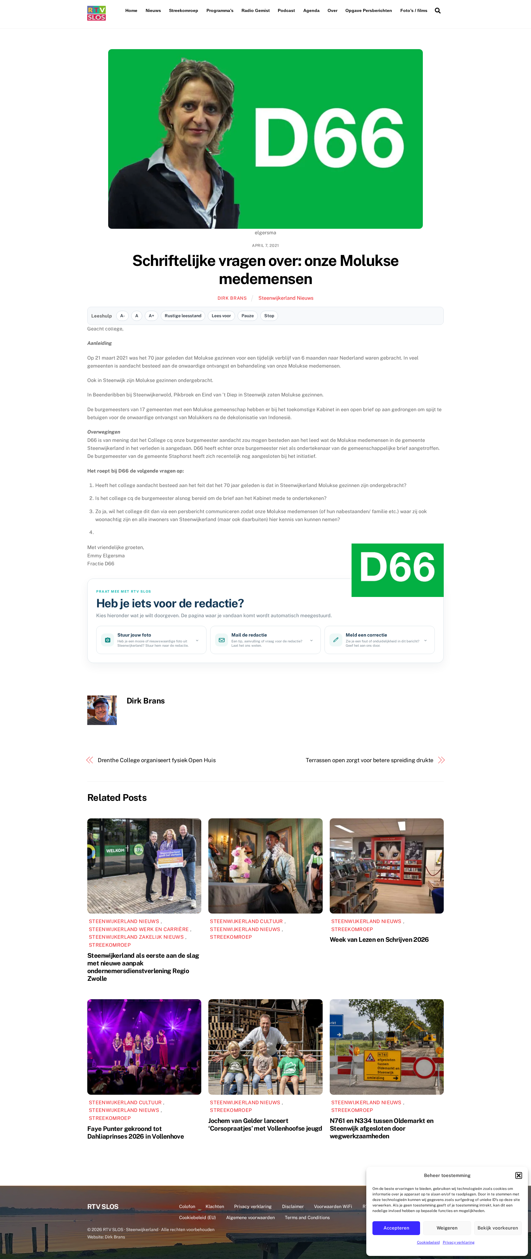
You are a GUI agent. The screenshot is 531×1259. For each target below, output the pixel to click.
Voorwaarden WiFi (333, 1206)
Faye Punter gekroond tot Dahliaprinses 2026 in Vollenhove (135, 1132)
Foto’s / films (413, 10)
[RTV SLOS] (96, 18)
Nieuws (153, 10)
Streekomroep (183, 10)
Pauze (248, 315)
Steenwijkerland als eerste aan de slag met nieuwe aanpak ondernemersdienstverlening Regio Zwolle (143, 967)
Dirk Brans (232, 298)
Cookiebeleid (428, 1242)
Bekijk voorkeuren (498, 1227)
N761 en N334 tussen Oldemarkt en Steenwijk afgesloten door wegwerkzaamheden (382, 1128)
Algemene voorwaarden (250, 1217)
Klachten (215, 1206)
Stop (269, 315)
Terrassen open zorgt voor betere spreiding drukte (370, 760)
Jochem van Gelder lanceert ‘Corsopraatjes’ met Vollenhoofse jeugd (265, 1124)
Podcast (286, 10)
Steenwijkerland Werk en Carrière (139, 929)
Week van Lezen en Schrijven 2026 (379, 939)
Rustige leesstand (183, 315)
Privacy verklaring (458, 1242)
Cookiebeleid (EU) (197, 1217)
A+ (151, 315)
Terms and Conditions (307, 1217)
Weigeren (447, 1227)
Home (131, 10)
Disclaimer (293, 1206)
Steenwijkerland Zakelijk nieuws (136, 937)
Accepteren (396, 1227)
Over (332, 10)
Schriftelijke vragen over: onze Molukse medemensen (265, 269)
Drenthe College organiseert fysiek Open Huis (157, 760)
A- (122, 315)
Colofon (187, 1206)
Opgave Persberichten (368, 10)
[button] (519, 1175)
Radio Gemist (256, 10)
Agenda (311, 10)
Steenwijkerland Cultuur (246, 921)
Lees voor (221, 315)
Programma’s (220, 10)
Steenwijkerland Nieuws (285, 298)
